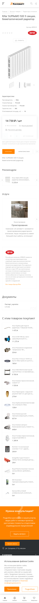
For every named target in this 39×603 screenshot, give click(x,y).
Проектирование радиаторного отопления (20, 225)
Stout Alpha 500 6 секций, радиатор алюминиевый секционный (20, 180)
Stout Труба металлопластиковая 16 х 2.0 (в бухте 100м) (23, 404)
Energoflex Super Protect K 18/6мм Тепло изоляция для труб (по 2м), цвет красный (23, 460)
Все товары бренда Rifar (13, 284)
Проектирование (19, 222)
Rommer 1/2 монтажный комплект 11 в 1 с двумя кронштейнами (20, 449)
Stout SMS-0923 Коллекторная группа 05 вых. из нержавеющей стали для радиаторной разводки (23, 372)
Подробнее (30, 589)
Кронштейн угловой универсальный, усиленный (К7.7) (21, 493)
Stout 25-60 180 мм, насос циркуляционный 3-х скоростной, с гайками (20, 339)
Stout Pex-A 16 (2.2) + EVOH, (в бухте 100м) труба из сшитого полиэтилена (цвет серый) (22, 361)
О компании (7, 555)
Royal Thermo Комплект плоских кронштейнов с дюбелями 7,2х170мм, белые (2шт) (23, 471)
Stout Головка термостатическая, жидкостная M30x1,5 (23, 437)
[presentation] (34, 85)
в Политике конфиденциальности (16, 582)
